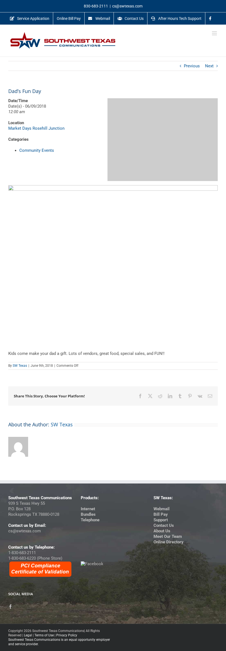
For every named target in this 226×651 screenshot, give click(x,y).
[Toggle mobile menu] (215, 33)
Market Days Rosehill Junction (36, 128)
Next (209, 65)
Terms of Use (44, 635)
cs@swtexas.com (127, 6)
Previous (192, 65)
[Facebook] (10, 606)
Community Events (36, 150)
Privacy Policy (66, 635)
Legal (28, 635)
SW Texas (20, 366)
